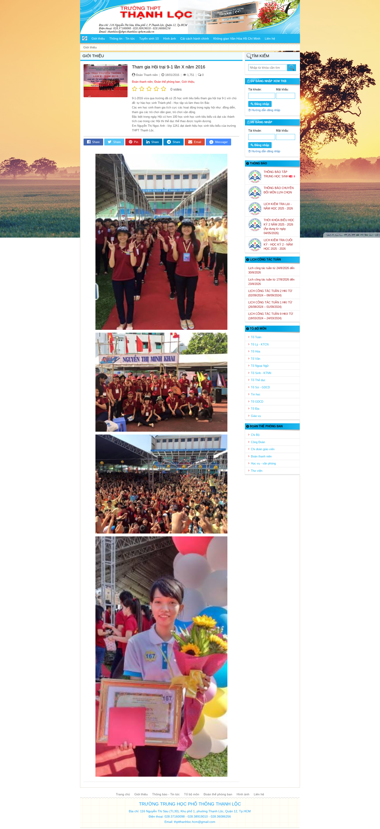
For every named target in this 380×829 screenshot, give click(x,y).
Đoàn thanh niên (142, 81)
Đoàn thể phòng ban (167, 81)
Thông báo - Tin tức (166, 794)
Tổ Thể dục (258, 380)
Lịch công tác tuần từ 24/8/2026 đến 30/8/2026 (271, 270)
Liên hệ (259, 794)
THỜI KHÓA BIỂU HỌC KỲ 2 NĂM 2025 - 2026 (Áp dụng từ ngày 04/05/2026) (279, 226)
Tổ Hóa (255, 351)
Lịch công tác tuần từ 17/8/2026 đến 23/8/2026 (271, 282)
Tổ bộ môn (191, 794)
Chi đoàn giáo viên (262, 449)
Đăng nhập (261, 104)
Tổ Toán (256, 337)
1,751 (190, 75)
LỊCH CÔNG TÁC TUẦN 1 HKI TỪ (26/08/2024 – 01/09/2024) (270, 304)
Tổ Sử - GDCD (260, 387)
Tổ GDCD (257, 401)
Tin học (255, 394)
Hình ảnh (243, 794)
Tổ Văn (255, 358)
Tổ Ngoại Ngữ (260, 365)
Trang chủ (123, 794)
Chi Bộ (255, 435)
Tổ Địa (255, 408)
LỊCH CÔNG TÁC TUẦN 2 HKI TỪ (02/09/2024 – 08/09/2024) (270, 293)
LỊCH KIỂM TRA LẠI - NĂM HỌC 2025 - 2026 (279, 206)
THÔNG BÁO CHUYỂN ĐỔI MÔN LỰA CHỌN (279, 190)
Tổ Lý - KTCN (260, 344)
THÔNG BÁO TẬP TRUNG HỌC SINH (276, 174)
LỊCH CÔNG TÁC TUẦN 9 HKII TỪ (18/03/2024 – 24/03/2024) (270, 316)
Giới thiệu (188, 81)
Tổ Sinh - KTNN (261, 373)
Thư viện (256, 470)
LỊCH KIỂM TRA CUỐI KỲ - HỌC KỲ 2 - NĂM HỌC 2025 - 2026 (278, 244)
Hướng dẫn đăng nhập (265, 110)
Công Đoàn (258, 442)
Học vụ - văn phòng (263, 463)
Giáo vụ (256, 416)
